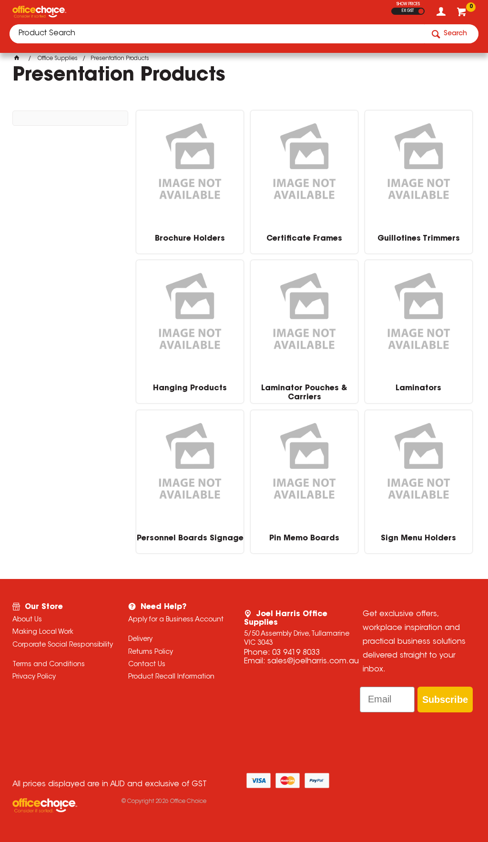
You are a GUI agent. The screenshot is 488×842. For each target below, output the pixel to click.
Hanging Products (190, 388)
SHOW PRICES (408, 4)
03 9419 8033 (296, 653)
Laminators (418, 388)
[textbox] (217, 33)
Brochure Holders (190, 239)
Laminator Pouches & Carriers (304, 393)
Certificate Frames (304, 239)
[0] (462, 14)
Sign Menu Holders (418, 538)
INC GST (421, 11)
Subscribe (445, 699)
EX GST (408, 11)
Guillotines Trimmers (418, 239)
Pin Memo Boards (304, 538)
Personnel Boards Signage (190, 538)
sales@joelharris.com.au (313, 661)
